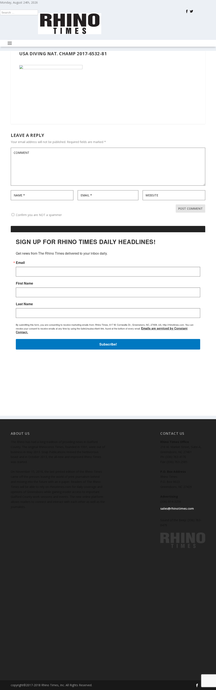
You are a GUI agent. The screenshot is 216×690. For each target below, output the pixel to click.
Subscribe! (108, 398)
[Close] (169, 282)
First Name (56, 338)
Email (52, 318)
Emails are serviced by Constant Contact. (139, 387)
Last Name (56, 359)
